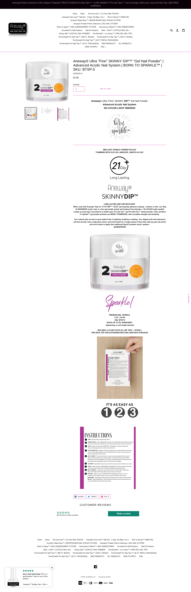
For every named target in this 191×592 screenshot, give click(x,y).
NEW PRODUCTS (109, 44)
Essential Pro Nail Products (72, 30)
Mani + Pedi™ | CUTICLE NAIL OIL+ (115, 30)
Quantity (76, 85)
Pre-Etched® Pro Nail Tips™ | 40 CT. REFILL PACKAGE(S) (95, 40)
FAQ (104, 47)
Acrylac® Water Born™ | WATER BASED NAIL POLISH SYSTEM (95, 20)
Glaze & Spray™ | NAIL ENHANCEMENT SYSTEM (76, 27)
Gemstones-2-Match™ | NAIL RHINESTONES (116, 27)
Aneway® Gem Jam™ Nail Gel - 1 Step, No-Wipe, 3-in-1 (83, 17)
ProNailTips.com (90, 577)
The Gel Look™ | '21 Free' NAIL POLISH (103, 14)
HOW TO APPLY (91, 47)
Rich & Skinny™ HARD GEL (118, 17)
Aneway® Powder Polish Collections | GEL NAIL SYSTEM (95, 24)
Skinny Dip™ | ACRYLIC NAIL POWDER (74, 34)
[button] (52, 568)
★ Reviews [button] (188, 298)
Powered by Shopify (104, 577)
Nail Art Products (92, 30)
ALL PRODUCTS (125, 44)
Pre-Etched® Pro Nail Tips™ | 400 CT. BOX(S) (76, 37)
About (82, 14)
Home (75, 14)
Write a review (123, 514)
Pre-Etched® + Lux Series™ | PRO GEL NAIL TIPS (112, 34)
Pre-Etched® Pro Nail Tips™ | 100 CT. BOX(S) (114, 37)
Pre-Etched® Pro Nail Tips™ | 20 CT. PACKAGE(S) (79, 44)
